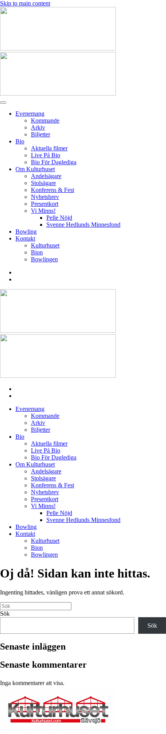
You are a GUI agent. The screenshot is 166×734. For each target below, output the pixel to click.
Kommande (45, 120)
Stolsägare (43, 183)
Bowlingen (44, 259)
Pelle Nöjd (59, 217)
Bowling (26, 231)
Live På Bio (45, 155)
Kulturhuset (45, 245)
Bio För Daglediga (53, 162)
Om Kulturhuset (35, 169)
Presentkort (44, 203)
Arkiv (38, 127)
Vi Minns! (43, 210)
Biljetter (40, 134)
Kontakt (25, 238)
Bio (19, 141)
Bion (37, 252)
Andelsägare (46, 176)
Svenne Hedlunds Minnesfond (83, 224)
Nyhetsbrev (45, 197)
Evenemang (29, 113)
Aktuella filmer (49, 148)
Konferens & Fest (52, 190)
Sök (5, 613)
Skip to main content (25, 3)
